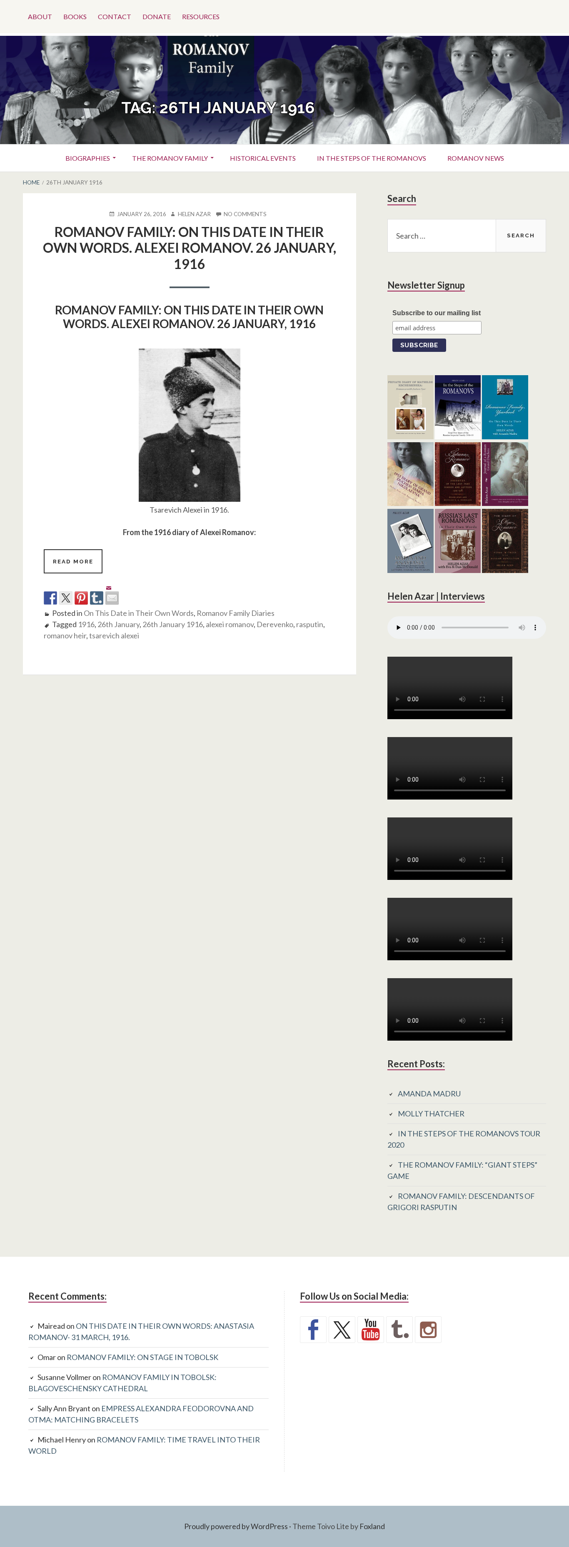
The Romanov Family (170, 158)
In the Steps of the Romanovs (371, 158)
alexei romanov (230, 624)
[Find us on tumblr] (399, 1329)
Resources (201, 16)
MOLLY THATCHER (431, 1113)
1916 (86, 624)
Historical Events (263, 158)
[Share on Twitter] (65, 598)
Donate (156, 16)
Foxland (372, 1526)
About (40, 16)
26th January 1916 (172, 624)
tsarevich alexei (114, 635)
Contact (114, 16)
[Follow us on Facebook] (313, 1329)
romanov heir (65, 635)
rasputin (309, 624)
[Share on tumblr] (96, 598)
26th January (118, 624)
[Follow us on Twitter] (342, 1329)
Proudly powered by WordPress (236, 1526)
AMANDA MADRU (429, 1093)
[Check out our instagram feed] (428, 1329)
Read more (77, 565)
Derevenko (275, 624)
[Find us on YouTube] (370, 1329)
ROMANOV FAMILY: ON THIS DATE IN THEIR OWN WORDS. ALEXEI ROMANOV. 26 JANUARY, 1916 (189, 248)
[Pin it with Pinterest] (81, 598)
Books (75, 16)
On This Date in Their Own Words (139, 613)
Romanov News (475, 158)
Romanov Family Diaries (236, 613)
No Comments (245, 214)
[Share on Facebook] (50, 598)
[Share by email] (112, 591)
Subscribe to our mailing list (436, 312)
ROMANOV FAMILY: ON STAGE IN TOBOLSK (142, 1357)
